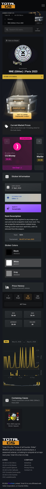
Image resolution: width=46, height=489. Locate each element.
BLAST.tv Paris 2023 (27, 239)
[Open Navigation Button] (43, 5)
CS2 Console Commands (11, 472)
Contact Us (28, 470)
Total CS (7, 15)
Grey (16, 272)
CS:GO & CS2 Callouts (10, 470)
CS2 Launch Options (9, 467)
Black (16, 251)
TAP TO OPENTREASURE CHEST (22, 115)
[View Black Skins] (9, 252)
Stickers (10, 19)
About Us (27, 465)
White (16, 261)
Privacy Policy (29, 467)
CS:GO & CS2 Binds (9, 465)
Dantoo (11, 483)
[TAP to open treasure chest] (23, 100)
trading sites (32, 128)
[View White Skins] (9, 263)
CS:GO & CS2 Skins (9, 463)
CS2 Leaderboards (9, 477)
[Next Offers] (39, 141)
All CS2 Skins (19, 15)
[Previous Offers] (7, 141)
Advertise (27, 463)
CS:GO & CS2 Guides (9, 475)
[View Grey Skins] (9, 273)
